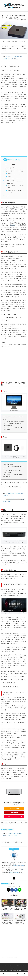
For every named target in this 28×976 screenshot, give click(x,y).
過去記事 (12, 225)
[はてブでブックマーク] (16, 890)
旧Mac (9, 173)
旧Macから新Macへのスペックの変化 (14, 171)
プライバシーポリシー (21, 965)
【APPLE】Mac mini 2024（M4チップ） (14, 802)
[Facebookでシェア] (12, 890)
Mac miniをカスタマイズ (11, 167)
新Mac (9, 176)
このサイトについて (7, 965)
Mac (13, 883)
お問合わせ (14, 968)
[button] (25, 490)
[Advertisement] (14, 140)
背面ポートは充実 (10, 180)
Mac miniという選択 (10, 164)
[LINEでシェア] (19, 890)
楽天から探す (14, 812)
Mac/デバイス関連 (6, 883)
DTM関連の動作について (11, 183)
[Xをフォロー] (14, 878)
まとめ (7, 195)
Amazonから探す (14, 808)
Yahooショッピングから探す (14, 816)
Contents (10, 159)
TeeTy (14, 859)
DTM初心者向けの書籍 (18, 865)
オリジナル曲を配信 (14, 872)
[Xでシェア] (8, 890)
